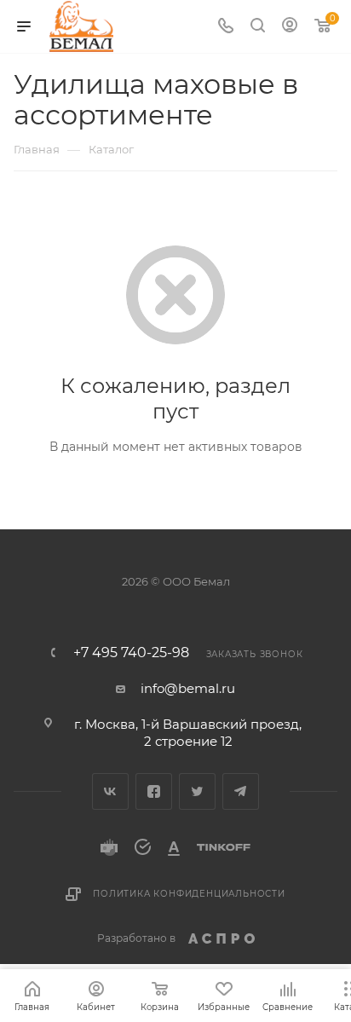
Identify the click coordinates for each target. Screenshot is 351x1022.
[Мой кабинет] (289, 27)
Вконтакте (110, 791)
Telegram (240, 791)
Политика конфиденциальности (189, 893)
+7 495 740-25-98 (131, 653)
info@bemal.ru (188, 688)
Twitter (197, 791)
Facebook (153, 791)
